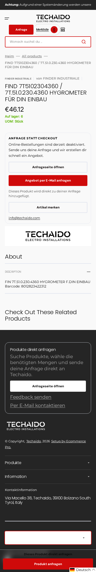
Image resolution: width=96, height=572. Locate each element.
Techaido (33, 441)
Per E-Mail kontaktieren (37, 405)
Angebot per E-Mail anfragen (48, 180)
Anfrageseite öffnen (48, 167)
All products (32, 56)
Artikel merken (48, 207)
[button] (6, 18)
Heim (9, 56)
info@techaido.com (24, 218)
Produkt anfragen (48, 564)
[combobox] (48, 41)
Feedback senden (30, 397)
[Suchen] (84, 41)
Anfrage (21, 30)
